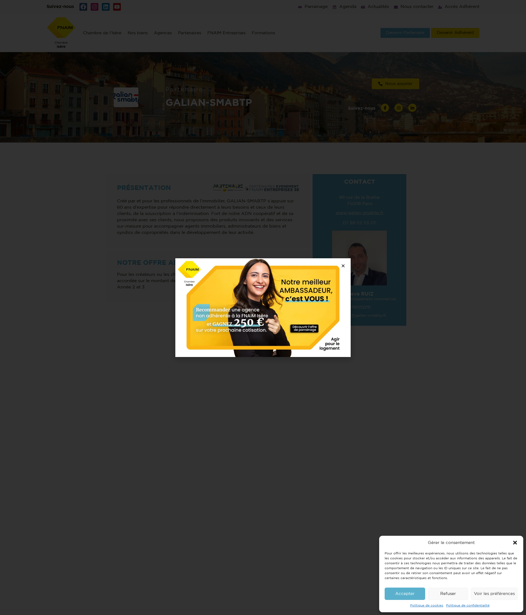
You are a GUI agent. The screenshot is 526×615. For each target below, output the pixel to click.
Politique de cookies (426, 605)
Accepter (404, 594)
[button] (515, 542)
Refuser (448, 594)
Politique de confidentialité (468, 605)
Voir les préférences (494, 594)
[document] (263, 307)
